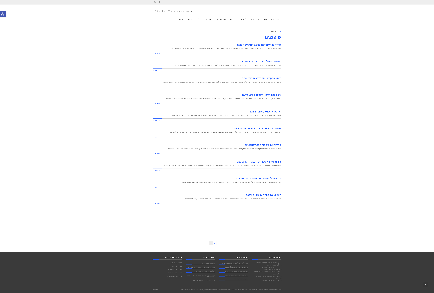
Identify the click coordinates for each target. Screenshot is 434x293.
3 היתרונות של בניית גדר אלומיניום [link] (263, 145)
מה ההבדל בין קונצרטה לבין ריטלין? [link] (204, 280)
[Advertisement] (217, 222)
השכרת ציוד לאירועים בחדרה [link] (271, 267)
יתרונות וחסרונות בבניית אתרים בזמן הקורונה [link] (257, 128)
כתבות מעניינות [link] (185, 290)
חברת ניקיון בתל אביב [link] (175, 273)
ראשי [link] (279, 31)
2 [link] (214, 243)
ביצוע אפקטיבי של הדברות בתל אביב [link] (261, 78)
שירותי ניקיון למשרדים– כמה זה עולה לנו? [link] (259, 161)
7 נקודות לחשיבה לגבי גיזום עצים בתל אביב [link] (258, 178)
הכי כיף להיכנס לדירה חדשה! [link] (265, 111)
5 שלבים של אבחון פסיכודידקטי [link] (205, 271)
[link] (3, 14)
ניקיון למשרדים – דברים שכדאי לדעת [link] (261, 95)
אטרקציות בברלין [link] (176, 266)
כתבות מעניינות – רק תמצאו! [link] (172, 10)
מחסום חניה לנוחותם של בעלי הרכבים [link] (261, 61)
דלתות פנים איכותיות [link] (273, 265)
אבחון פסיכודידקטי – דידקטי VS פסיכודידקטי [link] (201, 267)
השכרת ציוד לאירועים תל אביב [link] (271, 280)
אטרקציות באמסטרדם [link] (175, 269)
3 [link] (218, 243)
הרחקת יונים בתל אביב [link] (174, 276)
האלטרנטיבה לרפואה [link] (208, 263)
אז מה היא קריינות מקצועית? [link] (271, 269)
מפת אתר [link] (155, 290)
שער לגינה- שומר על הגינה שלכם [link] (263, 195)
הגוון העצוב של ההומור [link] (241, 279)
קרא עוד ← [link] (156, 53)
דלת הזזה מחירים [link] (274, 274)
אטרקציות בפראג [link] (176, 263)
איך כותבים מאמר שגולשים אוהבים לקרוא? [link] (267, 272)
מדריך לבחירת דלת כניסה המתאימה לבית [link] (259, 45)
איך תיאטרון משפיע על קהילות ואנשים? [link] (268, 263)
